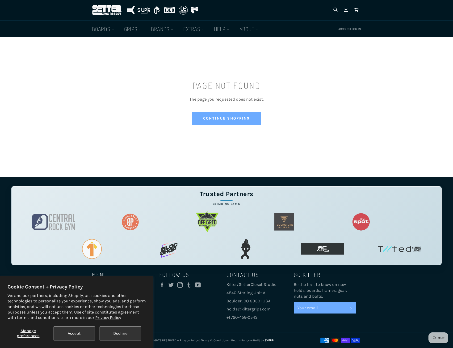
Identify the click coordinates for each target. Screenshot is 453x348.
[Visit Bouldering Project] (130, 222)
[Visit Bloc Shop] (169, 249)
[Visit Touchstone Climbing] (284, 222)
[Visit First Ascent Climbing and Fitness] (92, 249)
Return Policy (240, 340)
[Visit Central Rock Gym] (53, 222)
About (247, 29)
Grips (131, 29)
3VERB (269, 340)
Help (220, 29)
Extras (192, 29)
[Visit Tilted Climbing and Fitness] (399, 249)
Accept (74, 333)
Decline (120, 333)
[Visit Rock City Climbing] (322, 249)
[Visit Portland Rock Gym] (245, 249)
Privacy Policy (108, 317)
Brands (161, 29)
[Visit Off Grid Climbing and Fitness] (207, 222)
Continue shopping (226, 118)
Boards (102, 29)
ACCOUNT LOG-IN (349, 29)
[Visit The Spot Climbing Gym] (361, 222)
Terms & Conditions (215, 340)
